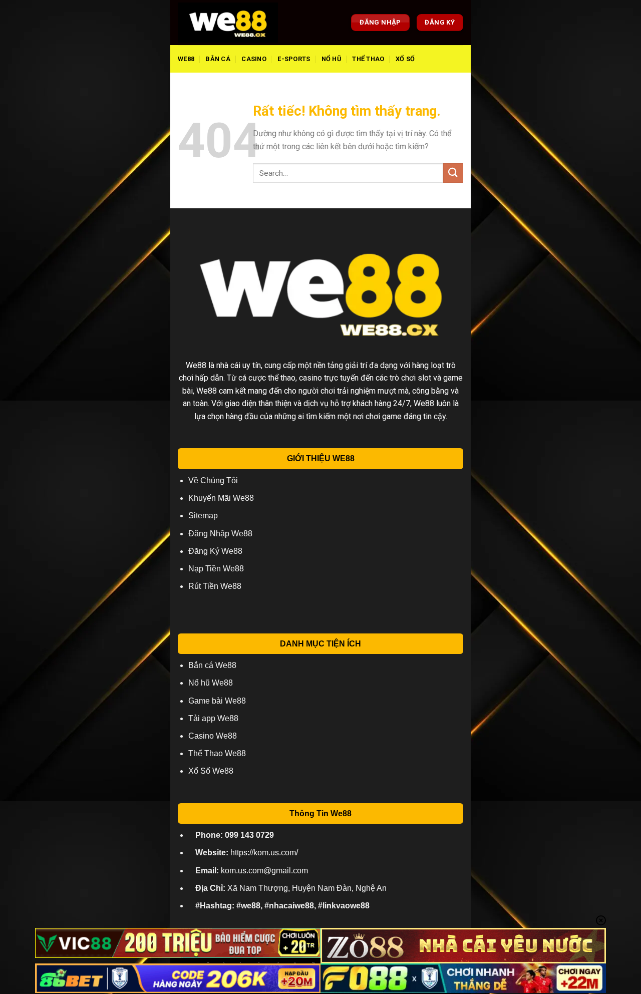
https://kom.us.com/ (246, 852)
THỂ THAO (368, 59)
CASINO (253, 59)
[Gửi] (453, 173)
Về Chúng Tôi (213, 480)
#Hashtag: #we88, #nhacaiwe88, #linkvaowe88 (282, 905)
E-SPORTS (293, 59)
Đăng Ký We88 (215, 551)
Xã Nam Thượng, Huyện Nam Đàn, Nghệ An (291, 888)
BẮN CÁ (217, 59)
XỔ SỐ (405, 59)
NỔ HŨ (331, 59)
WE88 (186, 59)
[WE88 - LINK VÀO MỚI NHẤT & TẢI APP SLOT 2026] (228, 23)
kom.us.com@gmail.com (251, 870)
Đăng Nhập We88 (220, 533)
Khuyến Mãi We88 (221, 498)
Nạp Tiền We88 (216, 568)
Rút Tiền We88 (214, 586)
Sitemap (203, 515)
